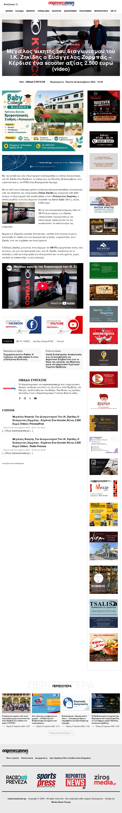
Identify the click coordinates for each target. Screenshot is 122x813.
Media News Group (61, 802)
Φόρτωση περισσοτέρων (60, 733)
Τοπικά (60, 341)
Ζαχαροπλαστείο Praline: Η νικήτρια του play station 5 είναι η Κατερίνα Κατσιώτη (21, 357)
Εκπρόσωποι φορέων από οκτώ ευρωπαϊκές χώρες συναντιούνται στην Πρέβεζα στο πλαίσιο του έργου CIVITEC (16, 719)
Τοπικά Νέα (72, 45)
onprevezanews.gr (17, 798)
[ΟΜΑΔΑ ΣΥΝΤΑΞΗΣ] (9, 388)
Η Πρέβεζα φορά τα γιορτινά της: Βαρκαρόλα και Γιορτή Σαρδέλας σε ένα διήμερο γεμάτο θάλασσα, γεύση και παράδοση (105, 719)
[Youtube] (35, 398)
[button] (11, 4)
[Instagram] (25, 398)
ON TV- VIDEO (23, 341)
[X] (30, 398)
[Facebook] (20, 398)
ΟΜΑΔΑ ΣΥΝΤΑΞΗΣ (35, 82)
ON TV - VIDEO (51, 45)
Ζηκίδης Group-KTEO (43, 341)
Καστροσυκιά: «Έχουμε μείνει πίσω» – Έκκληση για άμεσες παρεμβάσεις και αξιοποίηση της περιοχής (75, 719)
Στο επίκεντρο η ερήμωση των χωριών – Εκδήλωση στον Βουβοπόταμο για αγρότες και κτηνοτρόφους (44, 719)
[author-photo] (4, 726)
